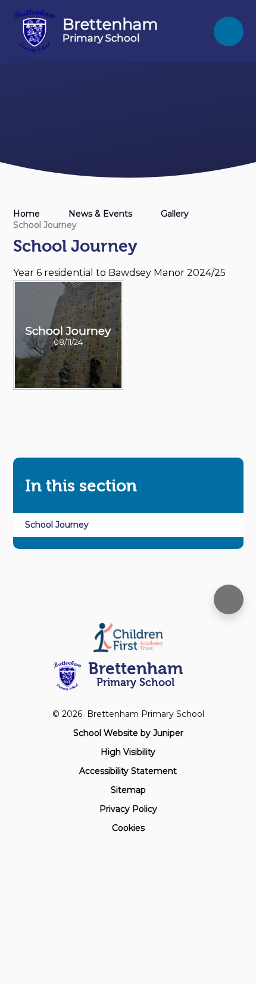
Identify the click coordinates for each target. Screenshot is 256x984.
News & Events (100, 213)
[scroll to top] (228, 599)
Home (26, 213)
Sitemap (128, 790)
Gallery (175, 213)
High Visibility (128, 752)
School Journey (45, 225)
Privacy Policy (128, 809)
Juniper (168, 733)
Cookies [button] (128, 828)
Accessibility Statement (128, 771)
